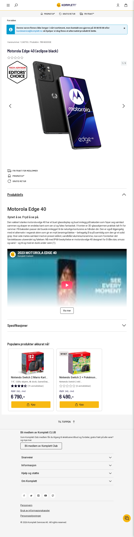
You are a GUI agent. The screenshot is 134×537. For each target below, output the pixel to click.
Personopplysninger (30, 515)
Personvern (26, 505)
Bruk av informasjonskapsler (35, 510)
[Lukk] (124, 28)
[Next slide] (124, 106)
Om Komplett (29, 481)
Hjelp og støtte (30, 473)
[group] (67, 105)
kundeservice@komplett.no (29, 31)
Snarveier (27, 457)
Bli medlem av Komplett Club (41, 445)
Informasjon (28, 465)
